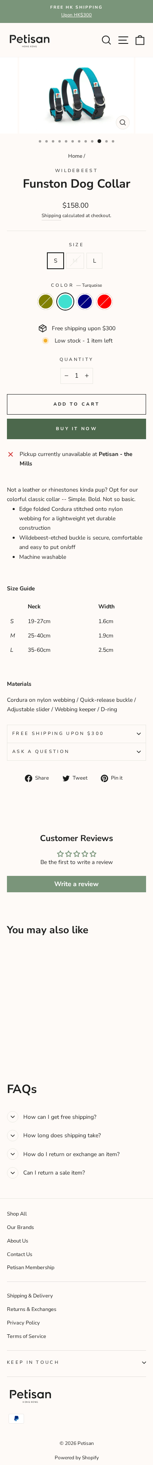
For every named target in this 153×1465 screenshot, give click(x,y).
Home (75, 156)
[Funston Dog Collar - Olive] (12, 1044)
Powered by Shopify (77, 1457)
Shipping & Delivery (30, 1295)
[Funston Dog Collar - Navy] (30, 1044)
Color (76, 285)
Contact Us (19, 1254)
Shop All (17, 1214)
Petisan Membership (30, 1267)
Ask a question (40, 751)
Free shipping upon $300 (58, 733)
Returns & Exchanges (31, 1309)
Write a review (76, 884)
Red (104, 301)
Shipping (51, 215)
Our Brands (20, 1227)
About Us (17, 1241)
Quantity (77, 359)
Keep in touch (33, 1362)
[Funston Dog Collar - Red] (40, 1044)
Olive (46, 301)
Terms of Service (26, 1336)
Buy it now (76, 429)
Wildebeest (76, 171)
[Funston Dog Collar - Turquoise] (21, 1044)
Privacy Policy (23, 1323)
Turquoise (65, 301)
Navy (85, 301)
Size (76, 245)
